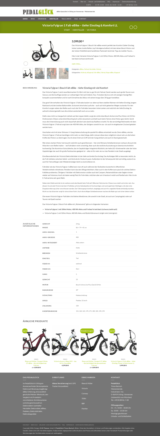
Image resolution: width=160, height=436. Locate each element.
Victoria (91, 30)
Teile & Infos (66, 19)
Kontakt (75, 2)
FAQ (108, 2)
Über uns (83, 2)
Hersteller (54, 19)
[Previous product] (135, 27)
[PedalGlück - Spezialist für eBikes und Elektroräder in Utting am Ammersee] (38, 11)
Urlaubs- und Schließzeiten (96, 2)
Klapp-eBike (110, 72)
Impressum (116, 2)
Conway (85, 393)
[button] (136, 11)
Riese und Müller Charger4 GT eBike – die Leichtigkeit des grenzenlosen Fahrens (94, 363)
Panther (85, 409)
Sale (76, 19)
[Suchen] (136, 19)
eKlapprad (90, 72)
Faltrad (86, 69)
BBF (83, 403)
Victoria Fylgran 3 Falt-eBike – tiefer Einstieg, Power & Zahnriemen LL (123, 362)
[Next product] (131, 27)
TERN (84, 398)
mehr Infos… (76, 64)
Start (67, 30)
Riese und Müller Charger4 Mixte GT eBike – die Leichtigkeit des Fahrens (36, 363)
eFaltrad (83, 72)
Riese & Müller (87, 383)
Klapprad (117, 72)
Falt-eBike (97, 72)
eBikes (25, 19)
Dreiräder (42, 19)
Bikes (33, 19)
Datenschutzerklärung (129, 2)
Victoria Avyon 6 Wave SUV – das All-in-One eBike (65, 362)
